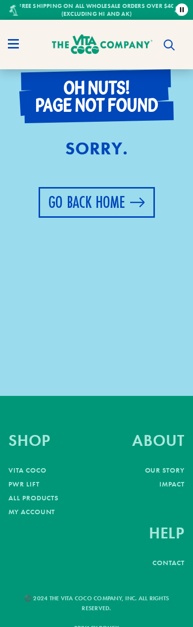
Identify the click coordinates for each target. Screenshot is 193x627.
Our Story (165, 470)
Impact (172, 484)
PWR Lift (24, 484)
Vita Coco (27, 470)
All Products (33, 497)
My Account (31, 511)
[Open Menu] (13, 44)
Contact (168, 562)
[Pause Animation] (182, 9)
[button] (169, 45)
